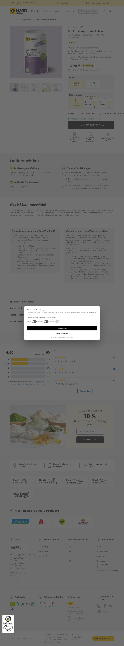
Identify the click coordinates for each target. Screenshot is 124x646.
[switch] (8, 630)
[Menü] (12, 616)
